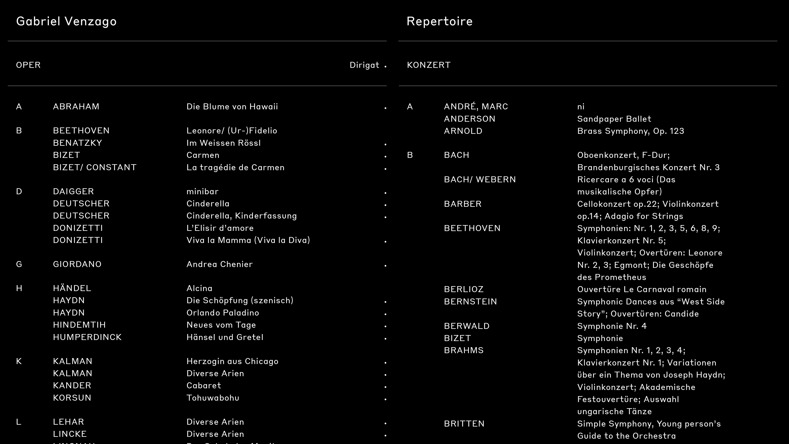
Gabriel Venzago (66, 20)
